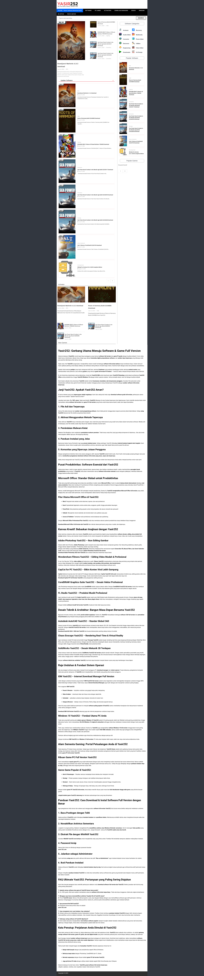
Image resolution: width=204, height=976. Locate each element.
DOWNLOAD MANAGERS (121, 10)
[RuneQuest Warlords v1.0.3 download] (71, 40)
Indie (107, 25)
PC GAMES (98, 10)
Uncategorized (80, 265)
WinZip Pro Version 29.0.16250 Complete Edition (89, 267)
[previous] (108, 280)
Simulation (108, 47)
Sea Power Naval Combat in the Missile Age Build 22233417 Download (105, 44)
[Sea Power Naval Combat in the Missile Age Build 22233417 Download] (93, 47)
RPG (67, 69)
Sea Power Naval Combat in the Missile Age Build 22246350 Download (105, 55)
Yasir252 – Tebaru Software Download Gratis (70, 10)
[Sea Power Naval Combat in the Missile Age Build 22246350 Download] (93, 58)
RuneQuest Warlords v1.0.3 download (86, 93)
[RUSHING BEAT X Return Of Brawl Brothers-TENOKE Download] (93, 37)
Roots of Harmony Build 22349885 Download (88, 118)
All (113, 80)
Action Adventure (81, 243)
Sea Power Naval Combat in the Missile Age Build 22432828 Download (95, 220)
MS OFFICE (61, 14)
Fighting (108, 35)
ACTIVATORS (107, 10)
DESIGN (133, 10)
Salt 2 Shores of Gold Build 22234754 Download (89, 245)
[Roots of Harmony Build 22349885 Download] (93, 27)
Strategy (79, 218)
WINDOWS (141, 10)
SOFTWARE (88, 10)
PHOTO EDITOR (71, 14)
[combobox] (97, 18)
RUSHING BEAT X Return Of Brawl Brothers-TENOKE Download (93, 144)
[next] (112, 280)
